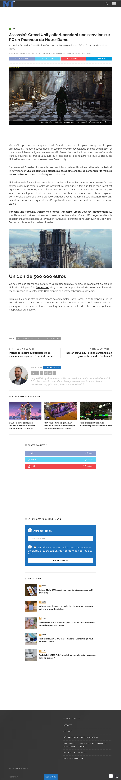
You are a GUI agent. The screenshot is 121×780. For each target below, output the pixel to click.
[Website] (33, 373)
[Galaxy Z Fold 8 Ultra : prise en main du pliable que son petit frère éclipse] (31, 590)
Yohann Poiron (26, 53)
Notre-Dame (85, 53)
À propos (67, 725)
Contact (67, 731)
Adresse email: (42, 530)
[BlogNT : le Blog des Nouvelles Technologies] (9, 3)
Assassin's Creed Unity (66, 53)
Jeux (12, 29)
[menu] (114, 3)
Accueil (13, 45)
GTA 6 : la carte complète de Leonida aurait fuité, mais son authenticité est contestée (22, 426)
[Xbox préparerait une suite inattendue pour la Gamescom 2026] (96, 411)
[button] (114, 776)
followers (89, 453)
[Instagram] (46, 373)
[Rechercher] (106, 3)
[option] (25, 416)
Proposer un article (73, 759)
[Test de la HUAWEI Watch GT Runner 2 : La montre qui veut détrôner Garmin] (31, 638)
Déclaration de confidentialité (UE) (80, 737)
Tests (43, 586)
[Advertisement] (60, 14)
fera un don (42, 287)
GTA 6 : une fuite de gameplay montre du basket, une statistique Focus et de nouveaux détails (59, 426)
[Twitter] (41, 373)
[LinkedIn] (54, 373)
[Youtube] (50, 373)
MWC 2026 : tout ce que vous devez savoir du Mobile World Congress (84, 744)
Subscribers (88, 466)
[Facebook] (37, 373)
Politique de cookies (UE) (75, 752)
